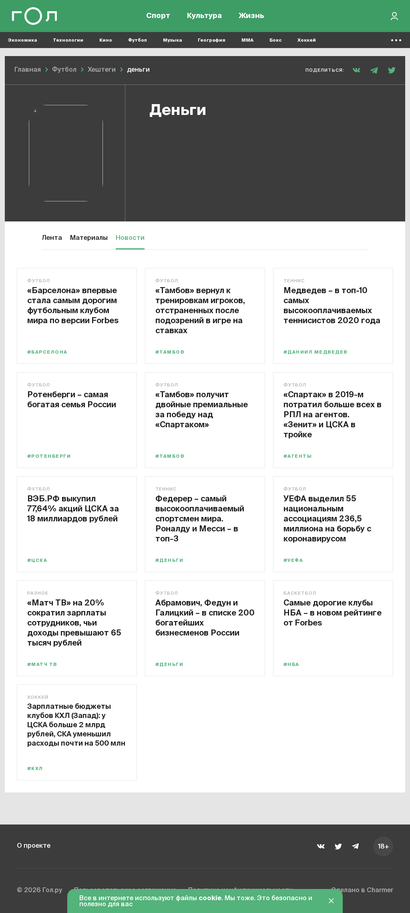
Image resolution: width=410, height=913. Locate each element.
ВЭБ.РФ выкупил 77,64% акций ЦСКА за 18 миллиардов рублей (73, 508)
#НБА (291, 664)
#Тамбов (169, 352)
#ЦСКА (37, 560)
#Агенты (297, 456)
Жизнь (251, 16)
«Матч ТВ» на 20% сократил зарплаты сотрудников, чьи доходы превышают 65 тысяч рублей (74, 622)
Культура (204, 16)
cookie (210, 898)
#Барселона (47, 352)
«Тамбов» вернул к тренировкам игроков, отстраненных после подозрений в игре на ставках (200, 310)
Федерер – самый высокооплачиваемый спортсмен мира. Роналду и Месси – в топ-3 (199, 518)
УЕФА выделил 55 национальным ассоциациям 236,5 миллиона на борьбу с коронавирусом (327, 518)
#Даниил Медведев (315, 352)
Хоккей (306, 40)
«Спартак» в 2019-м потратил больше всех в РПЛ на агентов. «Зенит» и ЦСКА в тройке (332, 414)
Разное (38, 593)
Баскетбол (299, 593)
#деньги (169, 560)
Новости (130, 238)
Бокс (275, 40)
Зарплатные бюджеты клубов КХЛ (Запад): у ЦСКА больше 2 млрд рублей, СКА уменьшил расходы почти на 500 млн (76, 724)
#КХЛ (35, 768)
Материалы (89, 238)
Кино (105, 40)
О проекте (33, 846)
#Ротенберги (49, 456)
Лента (52, 238)
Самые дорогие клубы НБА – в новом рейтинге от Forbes (332, 612)
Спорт (158, 16)
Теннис (294, 281)
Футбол (137, 40)
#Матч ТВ (42, 664)
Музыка (172, 40)
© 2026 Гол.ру (39, 890)
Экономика (22, 40)
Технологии (68, 40)
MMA (247, 40)
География (211, 40)
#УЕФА (293, 560)
